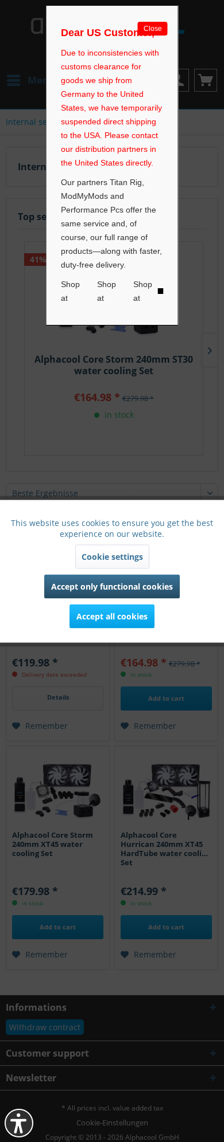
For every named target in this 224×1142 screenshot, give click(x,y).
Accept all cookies (112, 615)
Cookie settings (112, 556)
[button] (19, 1123)
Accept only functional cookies (112, 585)
